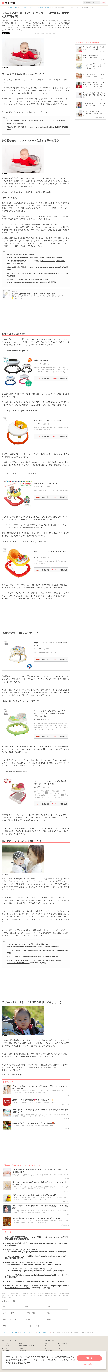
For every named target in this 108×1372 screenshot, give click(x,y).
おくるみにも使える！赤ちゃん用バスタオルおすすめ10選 (94, 75)
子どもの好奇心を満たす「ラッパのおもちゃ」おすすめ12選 (94, 48)
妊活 (46, 1343)
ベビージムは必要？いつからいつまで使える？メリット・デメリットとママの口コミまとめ (94, 66)
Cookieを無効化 (89, 1364)
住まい (60, 1348)
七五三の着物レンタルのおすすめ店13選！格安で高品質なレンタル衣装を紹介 (40, 1207)
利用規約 (21, 1348)
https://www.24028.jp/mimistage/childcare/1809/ (23, 282)
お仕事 (60, 1346)
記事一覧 (4, 1348)
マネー (60, 1350)
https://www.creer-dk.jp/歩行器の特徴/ (53, 121)
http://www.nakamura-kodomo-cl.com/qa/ (46, 273)
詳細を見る (45, 378)
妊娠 (46, 1346)
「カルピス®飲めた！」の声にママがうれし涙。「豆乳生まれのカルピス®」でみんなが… (40, 1087)
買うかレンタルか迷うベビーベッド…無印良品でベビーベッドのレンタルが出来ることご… (40, 1183)
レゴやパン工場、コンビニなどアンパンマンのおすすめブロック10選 (94, 104)
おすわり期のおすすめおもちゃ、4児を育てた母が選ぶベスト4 (36, 1218)
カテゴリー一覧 (6, 1350)
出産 (46, 1348)
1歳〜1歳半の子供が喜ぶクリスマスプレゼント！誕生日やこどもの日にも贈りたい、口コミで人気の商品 (94, 85)
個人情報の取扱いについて (26, 1346)
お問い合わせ (22, 1350)
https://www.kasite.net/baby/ (32, 956)
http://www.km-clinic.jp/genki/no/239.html (42, 127)
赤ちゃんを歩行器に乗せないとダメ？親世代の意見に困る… (34, 293)
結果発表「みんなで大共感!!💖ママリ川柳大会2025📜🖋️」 (34, 1100)
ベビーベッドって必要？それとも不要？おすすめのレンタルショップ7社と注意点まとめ (39, 1170)
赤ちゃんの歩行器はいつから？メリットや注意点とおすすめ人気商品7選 (94, 113)
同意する (89, 1358)
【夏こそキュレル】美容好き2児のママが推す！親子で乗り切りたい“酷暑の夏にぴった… (40, 1111)
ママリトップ (5, 1343)
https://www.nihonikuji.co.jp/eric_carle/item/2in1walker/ (26, 257)
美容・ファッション (63, 1343)
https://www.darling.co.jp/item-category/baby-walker (25, 947)
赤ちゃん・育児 (49, 1350)
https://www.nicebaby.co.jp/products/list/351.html (39, 950)
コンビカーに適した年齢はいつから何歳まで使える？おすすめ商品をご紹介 (94, 95)
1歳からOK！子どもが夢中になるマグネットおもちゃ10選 (94, 57)
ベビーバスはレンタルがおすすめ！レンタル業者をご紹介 (34, 1195)
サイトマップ (5, 1346)
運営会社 (21, 1343)
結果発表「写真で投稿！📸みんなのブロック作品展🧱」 (33, 1123)
